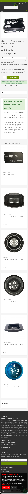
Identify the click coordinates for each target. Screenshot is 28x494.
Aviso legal (3, 469)
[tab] (14, 82)
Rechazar (14, 487)
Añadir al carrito (13, 77)
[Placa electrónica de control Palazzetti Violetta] (14, 25)
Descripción (5, 92)
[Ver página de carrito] (27, 11)
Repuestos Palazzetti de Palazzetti (13, 85)
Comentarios (5, 96)
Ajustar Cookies (6, 491)
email (12, 449)
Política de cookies (5, 471)
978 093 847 (11, 1)
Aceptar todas (6, 487)
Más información (6, 484)
